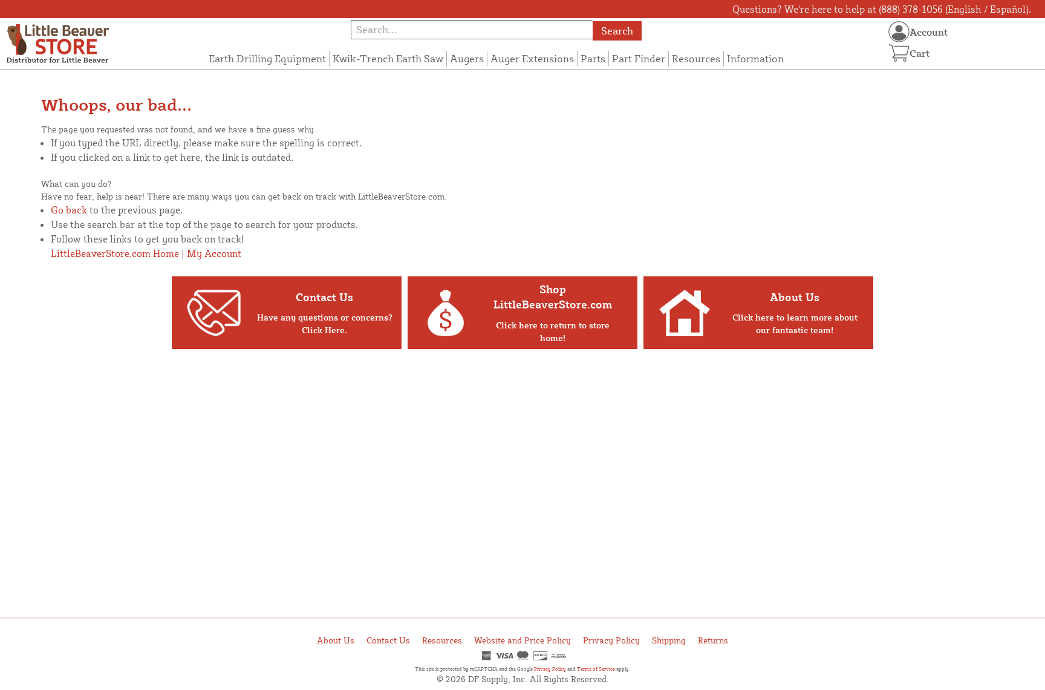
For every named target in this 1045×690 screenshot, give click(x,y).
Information (755, 58)
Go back (69, 210)
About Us (335, 640)
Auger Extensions (532, 58)
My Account (214, 253)
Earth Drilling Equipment (267, 58)
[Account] (899, 31)
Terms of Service (596, 669)
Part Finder (638, 58)
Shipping (669, 640)
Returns (713, 640)
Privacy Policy (611, 640)
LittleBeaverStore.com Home (115, 253)
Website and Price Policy (522, 640)
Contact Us (388, 640)
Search (617, 30)
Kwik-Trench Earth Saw (388, 58)
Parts (593, 58)
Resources (696, 58)
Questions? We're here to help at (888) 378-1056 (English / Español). (881, 9)
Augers (467, 58)
